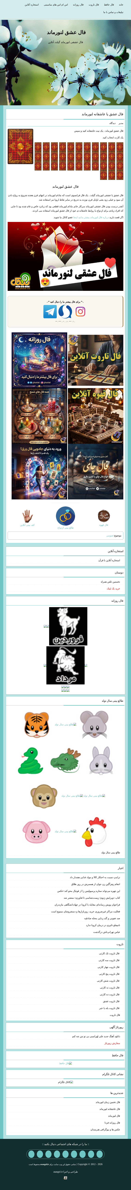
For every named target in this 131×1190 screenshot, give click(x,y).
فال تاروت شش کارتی (108, 981)
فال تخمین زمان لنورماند (108, 1102)
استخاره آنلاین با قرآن (109, 560)
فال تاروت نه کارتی (110, 987)
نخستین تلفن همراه (110, 581)
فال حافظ (109, 4)
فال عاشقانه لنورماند (109, 1109)
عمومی (110, 535)
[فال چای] (95, 471)
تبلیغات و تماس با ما (113, 12)
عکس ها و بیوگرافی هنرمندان (105, 1129)
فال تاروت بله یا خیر (109, 1008)
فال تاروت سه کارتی (109, 960)
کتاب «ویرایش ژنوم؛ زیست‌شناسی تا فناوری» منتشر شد (92, 898)
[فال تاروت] (95, 360)
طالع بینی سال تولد (110, 852)
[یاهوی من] (100, 1154)
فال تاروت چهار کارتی (109, 967)
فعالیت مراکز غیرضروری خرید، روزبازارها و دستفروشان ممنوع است (85, 911)
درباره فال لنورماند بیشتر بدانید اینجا (91, 217)
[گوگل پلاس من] (48, 1154)
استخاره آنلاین (32, 4)
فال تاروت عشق (111, 1001)
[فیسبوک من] (82, 1154)
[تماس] (65, 1154)
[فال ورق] (39, 471)
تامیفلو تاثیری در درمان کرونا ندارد (103, 925)
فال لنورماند (114, 1116)
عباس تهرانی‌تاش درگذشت (106, 932)
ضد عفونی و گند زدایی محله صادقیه (102, 918)
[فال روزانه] (39, 360)
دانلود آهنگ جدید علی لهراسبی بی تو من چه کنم (96, 1036)
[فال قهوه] (95, 415)
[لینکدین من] (31, 1154)
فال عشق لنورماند (66, 32)
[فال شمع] (39, 415)
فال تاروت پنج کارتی (109, 974)
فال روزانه (78, 4)
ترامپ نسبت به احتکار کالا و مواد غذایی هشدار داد (95, 877)
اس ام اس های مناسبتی (56, 4)
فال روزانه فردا (112, 1122)
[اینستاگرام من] (74, 1154)
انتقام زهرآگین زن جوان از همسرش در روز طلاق (95, 884)
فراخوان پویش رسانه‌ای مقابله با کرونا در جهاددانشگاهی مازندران (87, 904)
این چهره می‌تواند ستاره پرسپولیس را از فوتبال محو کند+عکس (88, 891)
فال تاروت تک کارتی (109, 953)
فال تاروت (94, 4)
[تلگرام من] (91, 1154)
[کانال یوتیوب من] (40, 1154)
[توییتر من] (57, 1154)
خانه (121, 4)
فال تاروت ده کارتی (110, 994)
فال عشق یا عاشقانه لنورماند (102, 114)
